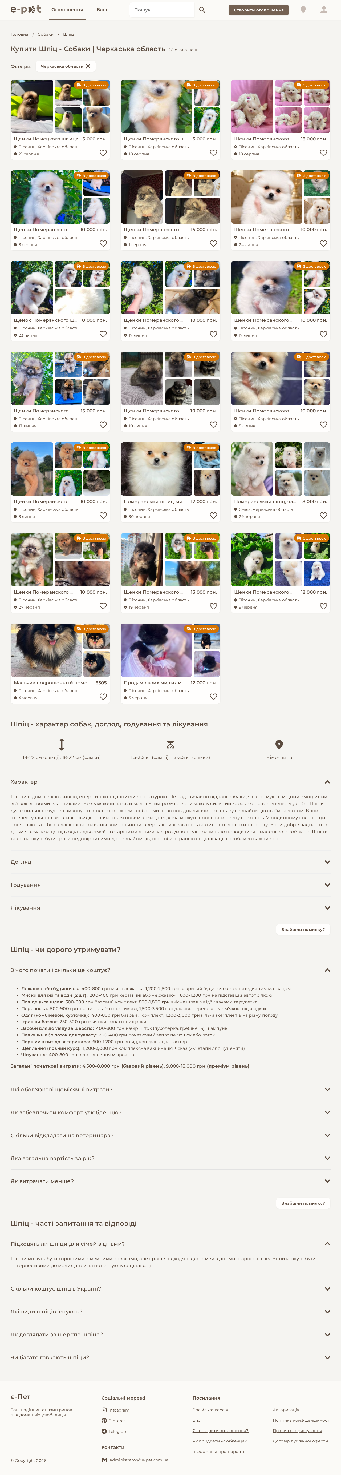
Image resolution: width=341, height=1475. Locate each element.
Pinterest (118, 1420)
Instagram (119, 1410)
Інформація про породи (218, 1451)
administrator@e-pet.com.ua (139, 1459)
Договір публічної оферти (300, 1441)
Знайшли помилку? (303, 929)
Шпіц (68, 34)
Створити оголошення (259, 10)
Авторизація (286, 1409)
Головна (19, 34)
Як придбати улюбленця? (220, 1441)
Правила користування (297, 1430)
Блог (198, 1420)
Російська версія (210, 1409)
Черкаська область (62, 66)
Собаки (46, 34)
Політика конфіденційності (301, 1420)
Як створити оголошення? (221, 1430)
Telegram (118, 1431)
